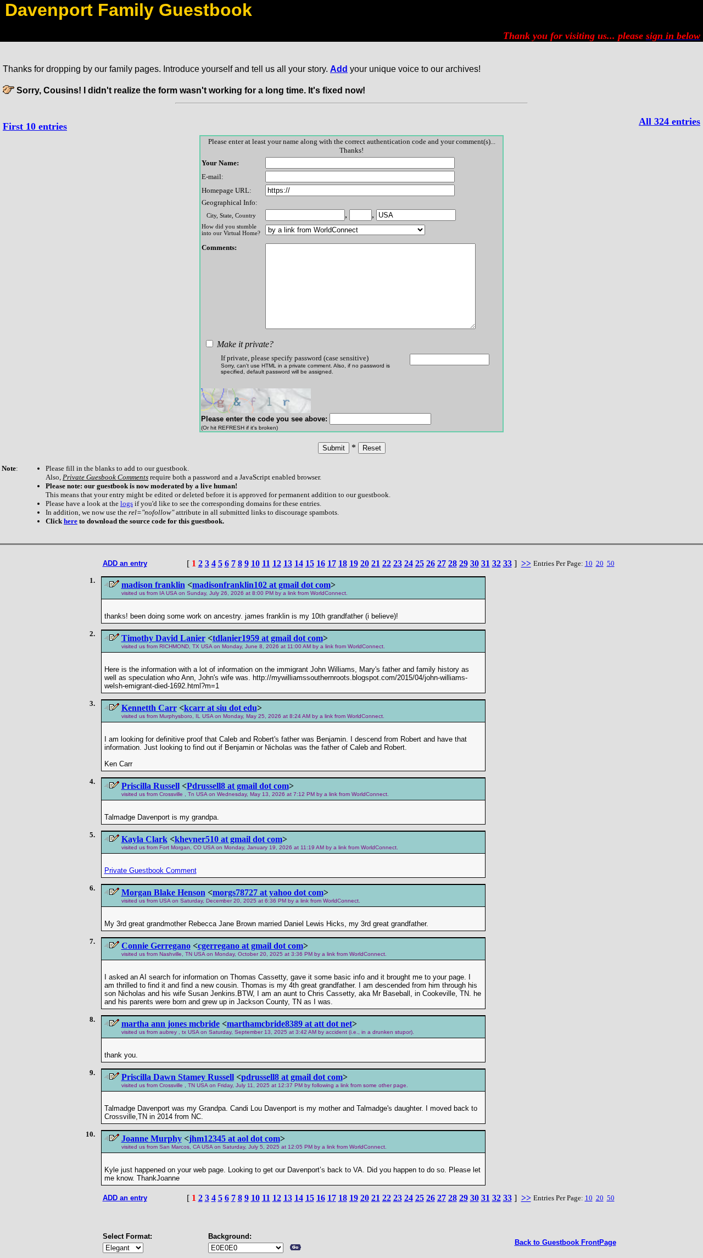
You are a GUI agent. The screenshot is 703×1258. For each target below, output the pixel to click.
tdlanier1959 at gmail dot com (268, 638)
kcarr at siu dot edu (220, 708)
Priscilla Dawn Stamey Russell (177, 1077)
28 (452, 563)
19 (353, 563)
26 (430, 563)
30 (474, 563)
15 (309, 563)
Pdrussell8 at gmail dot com (238, 786)
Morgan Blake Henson (163, 892)
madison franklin (153, 584)
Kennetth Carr (149, 708)
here (70, 521)
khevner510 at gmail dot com (228, 839)
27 (441, 563)
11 (266, 563)
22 (386, 563)
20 (364, 563)
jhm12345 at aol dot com (234, 1138)
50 (611, 563)
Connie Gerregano (156, 945)
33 (507, 563)
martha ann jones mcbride (170, 1023)
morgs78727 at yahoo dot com (268, 892)
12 (276, 563)
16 (320, 563)
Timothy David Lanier (163, 638)
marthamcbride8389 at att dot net (289, 1023)
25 (419, 563)
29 (463, 563)
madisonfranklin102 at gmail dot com (261, 584)
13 (287, 563)
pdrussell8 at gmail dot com (292, 1077)
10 (255, 563)
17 (331, 563)
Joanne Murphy (151, 1138)
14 (298, 563)
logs (126, 503)
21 (375, 563)
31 (485, 563)
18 (342, 563)
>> (526, 563)
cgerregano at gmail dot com (250, 945)
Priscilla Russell (150, 786)
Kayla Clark (144, 839)
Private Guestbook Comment (150, 870)
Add (339, 69)
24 (408, 563)
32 (496, 563)
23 (397, 563)
